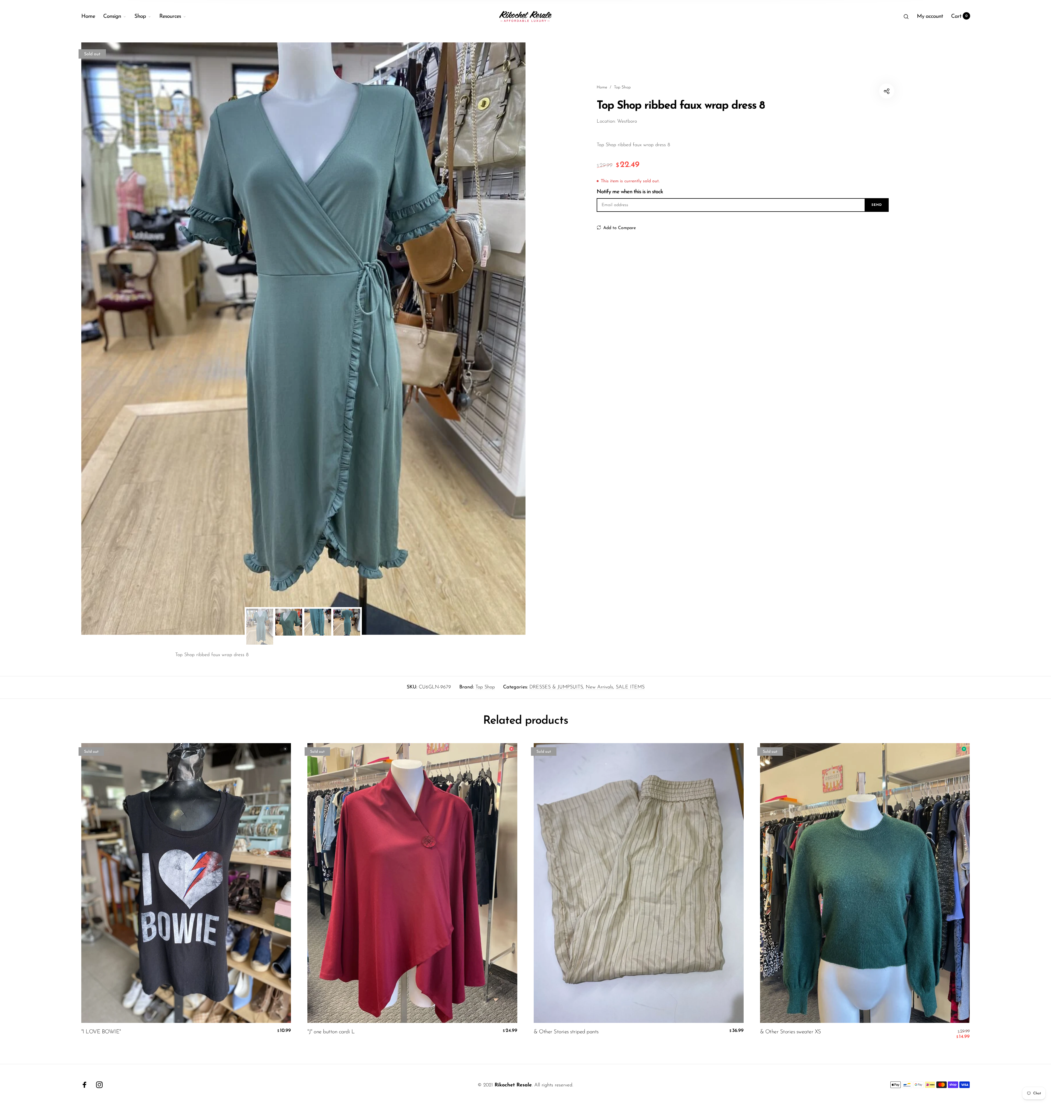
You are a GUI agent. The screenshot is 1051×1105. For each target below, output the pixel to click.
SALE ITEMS (630, 687)
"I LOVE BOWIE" (101, 1032)
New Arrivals (599, 687)
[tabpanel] (303, 338)
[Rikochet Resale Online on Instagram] (99, 1084)
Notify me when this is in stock (630, 192)
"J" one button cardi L (330, 1032)
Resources (170, 16)
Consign (112, 16)
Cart (959, 16)
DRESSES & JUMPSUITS (556, 687)
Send (876, 205)
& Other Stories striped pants (566, 1032)
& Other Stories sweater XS (790, 1032)
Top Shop (485, 687)
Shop (140, 16)
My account (930, 16)
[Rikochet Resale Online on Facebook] (84, 1084)
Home (88, 16)
